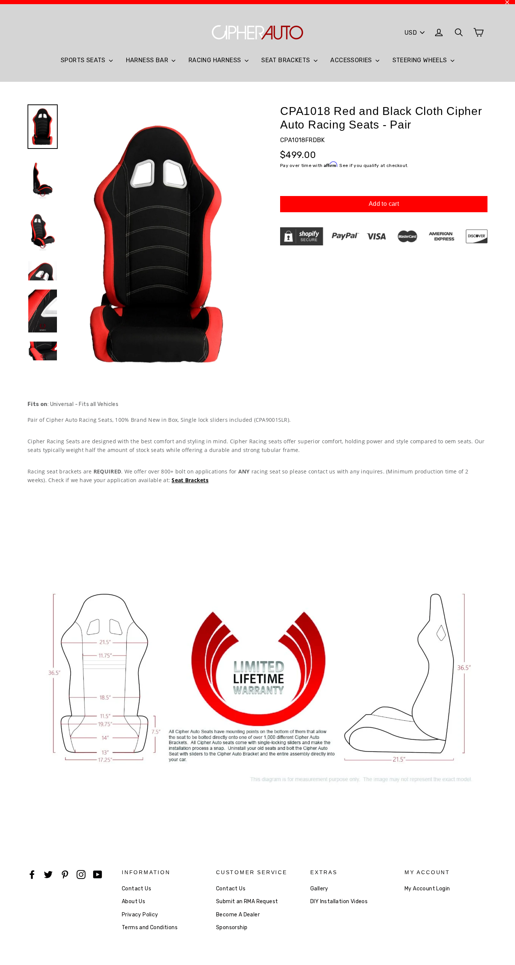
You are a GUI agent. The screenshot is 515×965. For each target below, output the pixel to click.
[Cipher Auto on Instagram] (81, 874)
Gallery (319, 888)
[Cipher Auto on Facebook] (32, 874)
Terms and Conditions (150, 927)
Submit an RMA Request (247, 901)
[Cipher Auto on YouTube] (97, 874)
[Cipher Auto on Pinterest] (64, 874)
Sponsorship (231, 927)
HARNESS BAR (148, 60)
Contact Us (136, 888)
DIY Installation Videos (339, 901)
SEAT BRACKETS (286, 60)
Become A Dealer (238, 914)
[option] (158, 244)
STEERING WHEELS (420, 60)
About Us (133, 901)
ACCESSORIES (352, 60)
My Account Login (427, 888)
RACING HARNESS (216, 60)
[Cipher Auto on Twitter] (48, 874)
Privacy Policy (140, 914)
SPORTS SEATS (84, 60)
